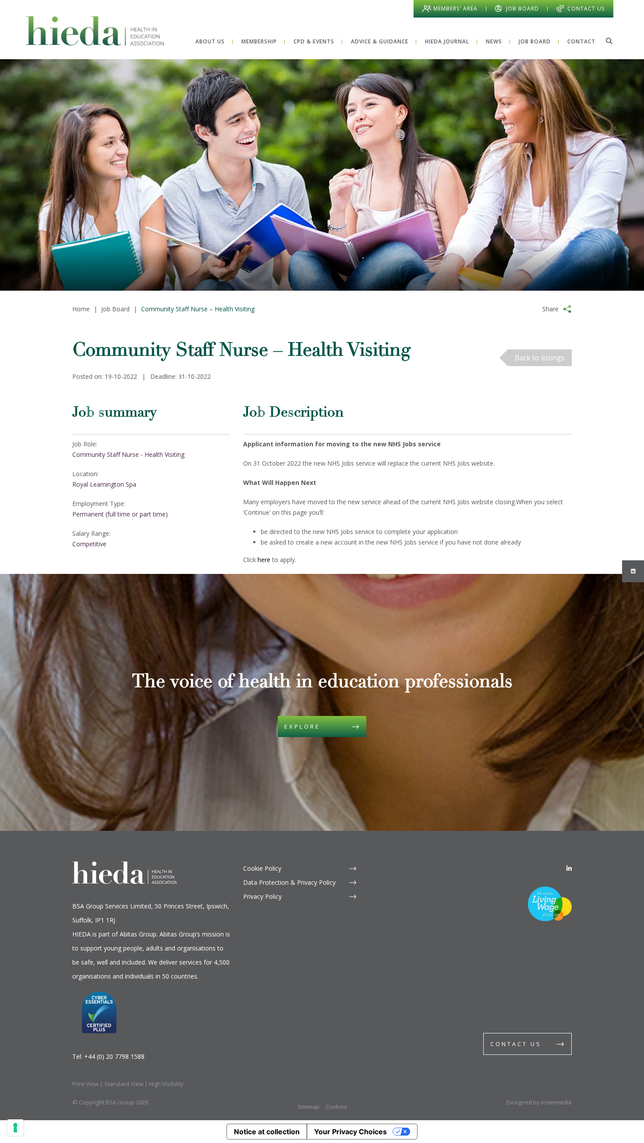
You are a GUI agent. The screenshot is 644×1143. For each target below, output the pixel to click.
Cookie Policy (262, 868)
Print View (85, 1084)
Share (550, 309)
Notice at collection (267, 1131)
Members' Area (455, 8)
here (264, 559)
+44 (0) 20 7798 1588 (114, 1056)
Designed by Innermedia (539, 1102)
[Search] (609, 41)
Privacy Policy (262, 896)
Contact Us (586, 8)
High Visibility (166, 1084)
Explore (302, 726)
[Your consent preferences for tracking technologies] (15, 1127)
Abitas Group (138, 934)
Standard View (123, 1084)
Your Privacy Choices (350, 1131)
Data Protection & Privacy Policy (289, 882)
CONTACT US (515, 1044)
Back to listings (540, 358)
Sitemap (308, 1107)
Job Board (522, 8)
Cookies (336, 1107)
